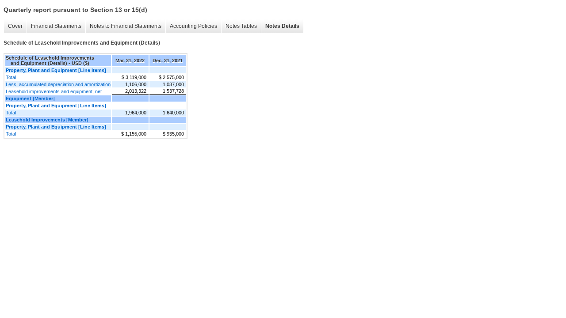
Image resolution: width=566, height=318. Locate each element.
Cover (15, 26)
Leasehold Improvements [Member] (47, 119)
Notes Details (282, 26)
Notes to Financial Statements (125, 26)
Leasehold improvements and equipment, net (54, 91)
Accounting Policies (193, 26)
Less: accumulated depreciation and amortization (58, 84)
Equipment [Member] (30, 98)
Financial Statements (56, 26)
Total (11, 77)
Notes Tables (241, 26)
